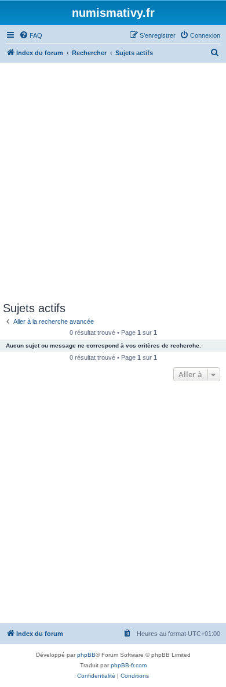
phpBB (86, 655)
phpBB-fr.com (129, 665)
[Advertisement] (113, 181)
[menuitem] (30, 35)
